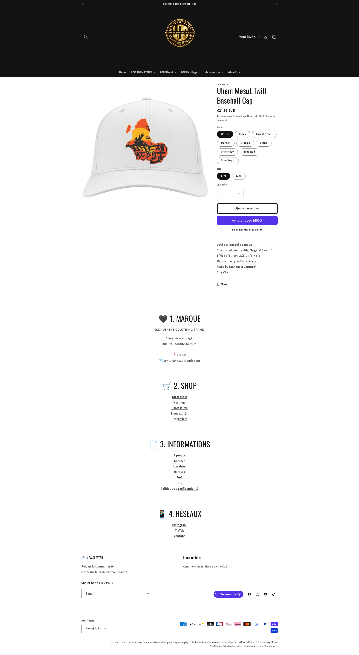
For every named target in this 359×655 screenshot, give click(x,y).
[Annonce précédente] (82, 3)
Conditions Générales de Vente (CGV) (205, 566)
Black (242, 134)
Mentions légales (252, 646)
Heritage (179, 402)
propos (181, 455)
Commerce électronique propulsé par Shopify (165, 642)
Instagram (179, 525)
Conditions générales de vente (225, 646)
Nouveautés (179, 413)
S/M (223, 176)
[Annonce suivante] (276, 3)
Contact (179, 461)
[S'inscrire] (147, 593)
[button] (85, 37)
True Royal (228, 160)
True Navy (227, 152)
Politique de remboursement (206, 642)
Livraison (179, 466)
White (225, 134)
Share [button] (224, 284)
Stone (263, 143)
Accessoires (179, 408)
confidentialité (188, 489)
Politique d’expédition (267, 642)
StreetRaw (179, 397)
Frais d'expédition (243, 116)
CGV (179, 483)
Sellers (182, 419)
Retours (179, 472)
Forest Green (264, 134)
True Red (249, 152)
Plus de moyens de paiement (247, 229)
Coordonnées (271, 646)
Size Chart (224, 272)
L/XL (239, 176)
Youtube (179, 536)
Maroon (226, 143)
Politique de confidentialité (238, 642)
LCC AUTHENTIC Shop (131, 642)
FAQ (180, 477)
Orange (245, 143)
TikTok (179, 531)
